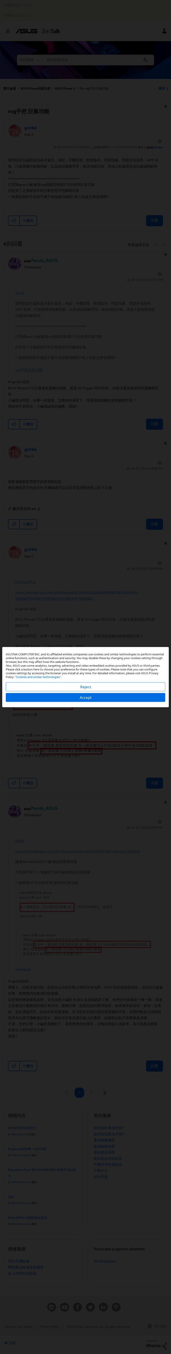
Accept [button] (86, 697)
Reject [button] (85, 686)
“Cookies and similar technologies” (38, 677)
